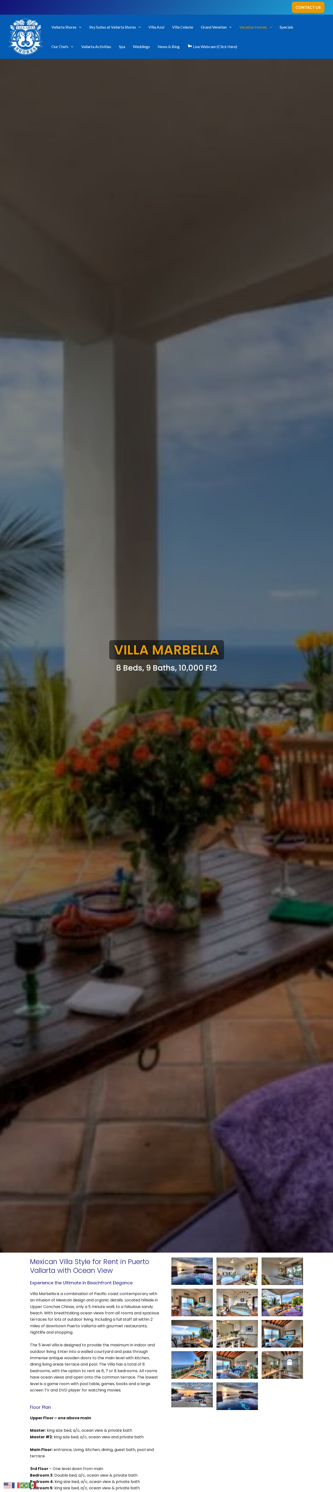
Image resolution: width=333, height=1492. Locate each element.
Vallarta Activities (96, 46)
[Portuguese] (24, 1484)
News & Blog (169, 46)
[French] (16, 1484)
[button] (308, 7)
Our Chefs (60, 46)
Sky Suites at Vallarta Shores (112, 27)
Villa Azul (156, 27)
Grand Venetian (214, 27)
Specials (286, 27)
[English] (8, 1484)
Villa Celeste (182, 27)
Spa (122, 46)
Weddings (141, 46)
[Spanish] (33, 1484)
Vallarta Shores (64, 27)
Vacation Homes (253, 27)
